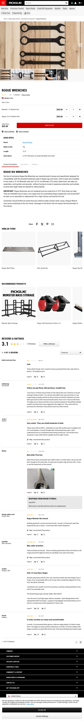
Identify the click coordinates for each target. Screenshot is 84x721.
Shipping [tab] (35, 164)
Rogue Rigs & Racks (14, 19)
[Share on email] (52, 224)
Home (5, 19)
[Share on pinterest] (47, 224)
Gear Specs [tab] (24, 164)
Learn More (30, 704)
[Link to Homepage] (15, 3)
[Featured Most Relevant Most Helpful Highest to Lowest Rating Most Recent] (71, 352)
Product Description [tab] (10, 164)
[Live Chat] (72, 3)
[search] (46, 3)
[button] (66, 3)
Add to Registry (24, 131)
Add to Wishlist (9, 131)
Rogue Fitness (27, 142)
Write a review (26, 95)
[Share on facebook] (37, 224)
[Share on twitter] (42, 224)
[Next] (80, 642)
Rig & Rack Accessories (28, 19)
